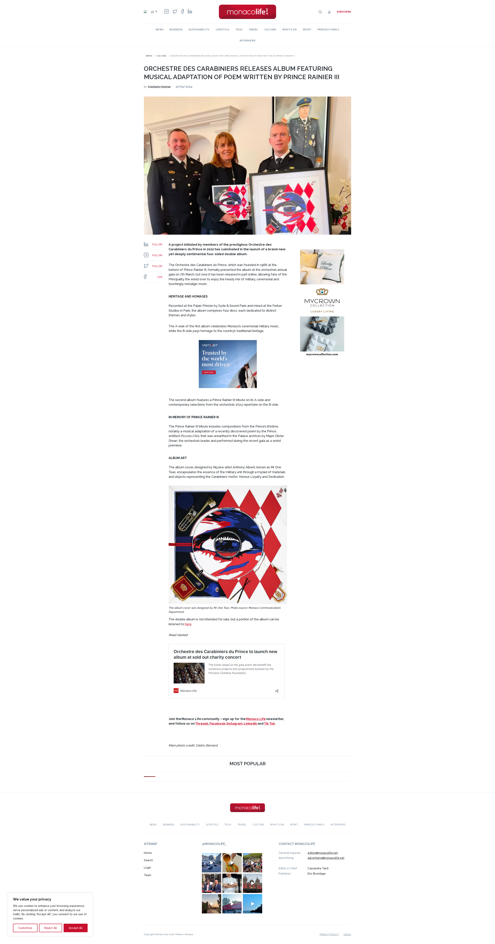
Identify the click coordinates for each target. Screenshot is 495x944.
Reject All (50, 927)
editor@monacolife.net (323, 852)
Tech (239, 29)
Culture (270, 29)
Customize (25, 927)
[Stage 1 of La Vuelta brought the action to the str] (211, 883)
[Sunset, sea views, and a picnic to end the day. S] (211, 903)
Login (147, 867)
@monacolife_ (214, 844)
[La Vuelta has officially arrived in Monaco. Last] (252, 883)
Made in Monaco (184, 934)
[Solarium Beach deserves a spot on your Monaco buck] (252, 903)
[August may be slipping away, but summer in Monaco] (232, 862)
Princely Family (328, 29)
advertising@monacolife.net (326, 857)
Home (148, 852)
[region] (50, 914)
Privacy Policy (329, 934)
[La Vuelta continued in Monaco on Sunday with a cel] (252, 862)
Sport (307, 29)
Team (147, 875)
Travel (253, 29)
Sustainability (199, 29)
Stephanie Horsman (159, 86)
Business (176, 29)
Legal (347, 934)
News (159, 29)
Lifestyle (222, 29)
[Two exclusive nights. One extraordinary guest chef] (232, 883)
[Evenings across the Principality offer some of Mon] (211, 862)
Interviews (247, 40)
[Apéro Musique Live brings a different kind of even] (232, 903)
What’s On (289, 29)
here (188, 624)
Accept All (75, 927)
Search (148, 860)
